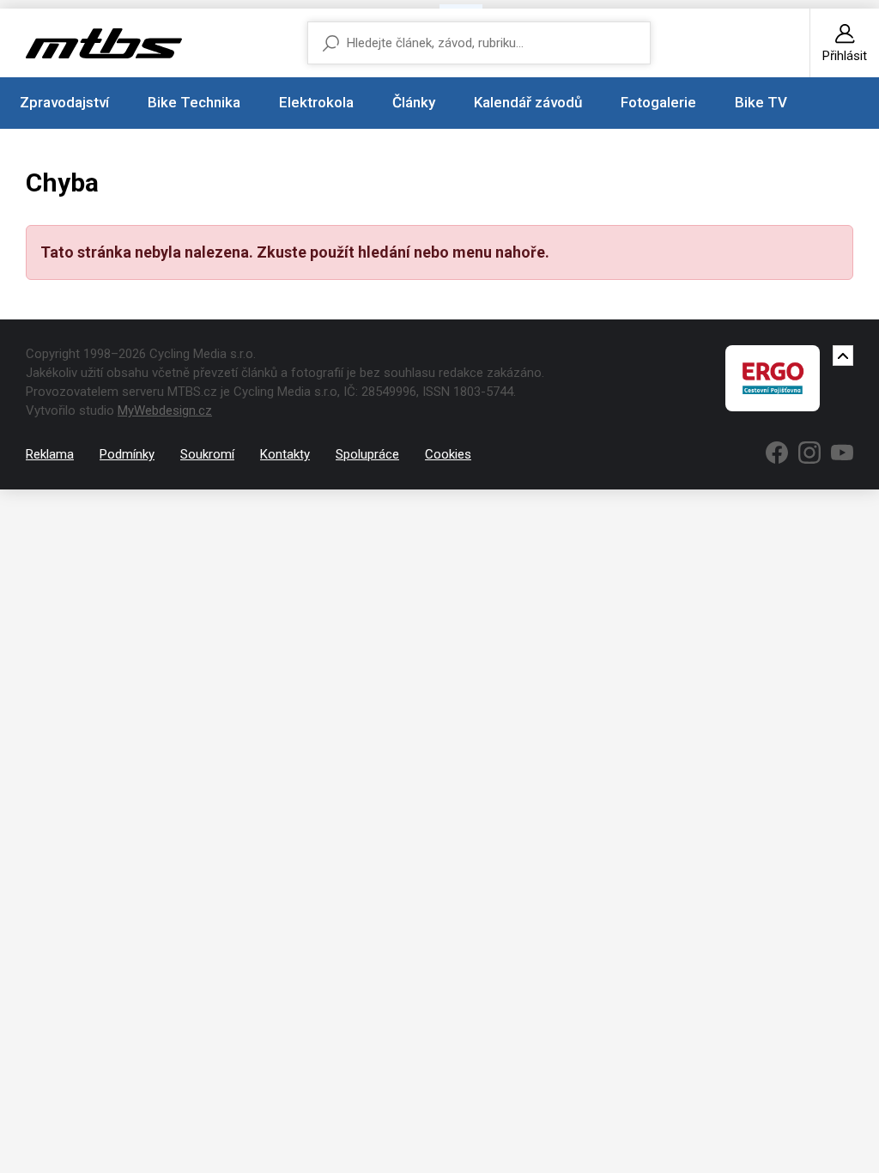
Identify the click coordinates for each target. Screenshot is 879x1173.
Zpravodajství (64, 102)
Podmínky (127, 454)
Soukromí (207, 454)
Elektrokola (316, 102)
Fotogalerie (658, 102)
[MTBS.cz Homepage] (104, 43)
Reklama (50, 454)
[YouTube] (842, 452)
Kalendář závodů (528, 102)
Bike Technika (194, 102)
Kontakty (285, 454)
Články (413, 102)
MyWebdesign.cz (165, 410)
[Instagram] (809, 452)
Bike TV (761, 102)
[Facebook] (777, 452)
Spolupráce (367, 454)
